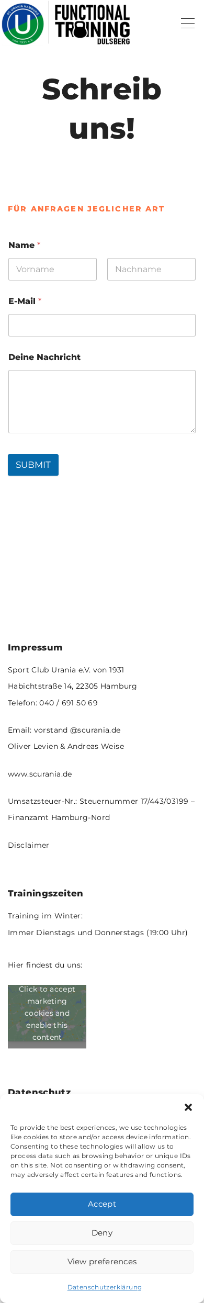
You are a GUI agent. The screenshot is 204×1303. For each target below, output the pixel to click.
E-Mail (24, 301)
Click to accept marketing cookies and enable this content (47, 1012)
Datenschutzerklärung (104, 1287)
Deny (102, 1233)
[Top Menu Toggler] (187, 23)
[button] (188, 1107)
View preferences (102, 1261)
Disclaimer (29, 845)
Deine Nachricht (44, 357)
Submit (33, 464)
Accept (102, 1204)
